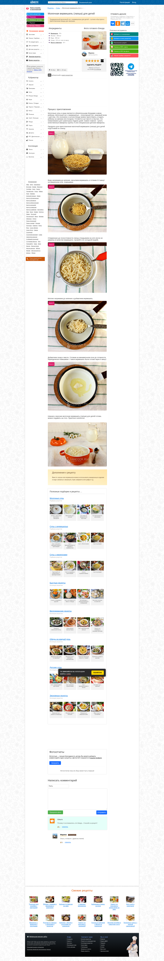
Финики (28, 250)
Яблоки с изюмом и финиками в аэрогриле (50, 906)
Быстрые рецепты (57, 583)
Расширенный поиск (85, 2)
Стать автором (71, 947)
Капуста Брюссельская (32, 203)
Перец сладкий (30, 223)
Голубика (28, 189)
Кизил (31, 212)
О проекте (70, 939)
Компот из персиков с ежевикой (82, 924)
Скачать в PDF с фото (121, 47)
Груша (36, 191)
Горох (33, 189)
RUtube (102, 947)
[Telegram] (122, 23)
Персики (37, 223)
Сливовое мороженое (82, 905)
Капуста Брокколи (31, 200)
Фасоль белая (35, 246)
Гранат (38, 189)
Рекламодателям (71, 945)
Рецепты (51, 8)
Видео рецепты (34, 60)
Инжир (38, 196)
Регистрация (125, 2)
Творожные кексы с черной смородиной (130, 924)
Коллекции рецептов (86, 943)
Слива (40, 234)
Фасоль (28, 246)
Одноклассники (104, 951)
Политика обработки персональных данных (39, 949)
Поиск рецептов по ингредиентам (35, 258)
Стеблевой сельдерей (32, 239)
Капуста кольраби (31, 205)
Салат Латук (29, 230)
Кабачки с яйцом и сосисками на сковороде (65, 924)
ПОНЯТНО (97, 673)
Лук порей (33, 214)
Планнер (32, 17)
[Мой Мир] (127, 23)
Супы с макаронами (58, 555)
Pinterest (102, 939)
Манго (36, 216)
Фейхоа (38, 248)
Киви (27, 212)
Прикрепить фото (55, 812)
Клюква (36, 212)
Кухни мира (84, 945)
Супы (58, 8)
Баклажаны (37, 184)
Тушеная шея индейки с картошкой (33, 906)
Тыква (35, 244)
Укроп (39, 244)
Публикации (84, 947)
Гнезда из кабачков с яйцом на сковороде (98, 924)
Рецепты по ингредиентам (88, 941)
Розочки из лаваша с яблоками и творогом (49, 924)
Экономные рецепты (59, 696)
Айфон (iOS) (38, 70)
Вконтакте (103, 949)
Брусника (28, 187)
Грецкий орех (30, 191)
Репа (27, 228)
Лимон (28, 214)
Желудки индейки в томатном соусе (114, 923)
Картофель (40, 209)
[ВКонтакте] (113, 23)
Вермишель (54, 33)
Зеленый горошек (31, 196)
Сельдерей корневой (32, 234)
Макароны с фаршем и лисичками (33, 924)
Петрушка (29, 225)
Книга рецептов (34, 14)
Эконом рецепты (35, 56)
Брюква (34, 187)
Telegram (102, 943)
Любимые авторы (35, 20)
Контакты (69, 943)
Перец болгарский (31, 221)
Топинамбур (29, 244)
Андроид (29, 71)
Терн (39, 241)
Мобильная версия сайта (38, 936)
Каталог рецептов (86, 939)
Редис (40, 225)
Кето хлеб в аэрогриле (130, 905)
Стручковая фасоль (31, 241)
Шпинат (28, 253)
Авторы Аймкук (34, 26)
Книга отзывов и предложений (35, 8)
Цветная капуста (35, 250)
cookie (68, 674)
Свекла (36, 230)
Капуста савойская (31, 209)
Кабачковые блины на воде (98, 905)
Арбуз (31, 184)
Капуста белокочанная (32, 198)
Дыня (27, 193)
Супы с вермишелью (59, 526)
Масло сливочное (56, 42)
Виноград (39, 187)
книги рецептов (67, 75)
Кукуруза (41, 212)
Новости (69, 941)
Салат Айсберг (34, 228)
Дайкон (41, 191)
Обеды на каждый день (60, 639)
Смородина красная (31, 237)
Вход (134, 2)
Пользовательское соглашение (35, 947)
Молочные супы (57, 498)
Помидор (35, 225)
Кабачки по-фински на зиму (66, 905)
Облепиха (29, 218)
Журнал (32, 23)
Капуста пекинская (31, 207)
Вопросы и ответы (86, 949)
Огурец (34, 218)
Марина (91, 53)
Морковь (41, 216)
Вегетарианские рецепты (61, 611)
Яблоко (33, 253)
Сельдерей (29, 232)
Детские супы (56, 667)
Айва (27, 184)
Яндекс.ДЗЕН (104, 941)
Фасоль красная (30, 248)
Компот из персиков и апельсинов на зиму (114, 906)
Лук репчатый (30, 216)
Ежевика (32, 193)
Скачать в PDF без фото (121, 51)
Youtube (102, 945)
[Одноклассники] (118, 23)
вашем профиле (96, 758)
